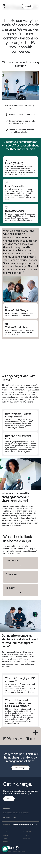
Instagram (5, 835)
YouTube (5, 832)
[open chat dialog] (5, 849)
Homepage (6, 824)
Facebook (5, 841)
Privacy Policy (26, 835)
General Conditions (27, 831)
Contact (27, 6)
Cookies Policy (26, 838)
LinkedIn (5, 838)
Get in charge (19, 768)
